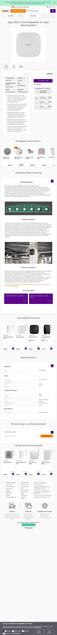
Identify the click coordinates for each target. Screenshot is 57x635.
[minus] (35, 76)
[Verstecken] (52, 181)
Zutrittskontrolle (22, 92)
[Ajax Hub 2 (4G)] (21, 329)
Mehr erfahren (37, 627)
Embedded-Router (23, 497)
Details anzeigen (16, 633)
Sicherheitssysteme (10, 486)
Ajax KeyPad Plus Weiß (46, 463)
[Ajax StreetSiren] (8, 455)
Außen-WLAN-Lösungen (9, 489)
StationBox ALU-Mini (39, 484)
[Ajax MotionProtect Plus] (8, 329)
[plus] (51, 76)
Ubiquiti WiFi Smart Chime (6, 158)
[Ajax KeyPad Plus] (47, 329)
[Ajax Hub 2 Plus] (34, 329)
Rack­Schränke (24, 492)
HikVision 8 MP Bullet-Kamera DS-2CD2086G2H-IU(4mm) (42, 487)
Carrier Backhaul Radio (25, 487)
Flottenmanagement (11, 497)
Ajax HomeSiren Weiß (41, 158)
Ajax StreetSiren (7, 462)
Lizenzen (8, 495)
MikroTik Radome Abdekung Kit (41, 490)
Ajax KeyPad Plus (46, 337)
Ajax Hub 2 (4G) (20, 337)
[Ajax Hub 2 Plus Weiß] (34, 455)
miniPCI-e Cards (25, 484)
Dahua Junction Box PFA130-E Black (42, 495)
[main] (5, 10)
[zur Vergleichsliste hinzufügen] (25, 74)
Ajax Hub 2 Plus (33, 337)
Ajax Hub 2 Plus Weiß (33, 463)
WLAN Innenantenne (24, 494)
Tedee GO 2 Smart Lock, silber (18, 158)
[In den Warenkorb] (13, 348)
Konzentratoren (32, 15)
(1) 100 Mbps (42, 370)
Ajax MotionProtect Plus (8, 337)
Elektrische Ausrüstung (8, 492)
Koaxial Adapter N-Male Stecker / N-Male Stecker (42, 492)
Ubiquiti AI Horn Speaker (30, 158)
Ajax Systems (11, 15)
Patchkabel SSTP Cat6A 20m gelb (42, 497)
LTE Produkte (9, 484)
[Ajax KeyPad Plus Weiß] (47, 455)
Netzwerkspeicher (25, 490)
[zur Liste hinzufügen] (28, 74)
